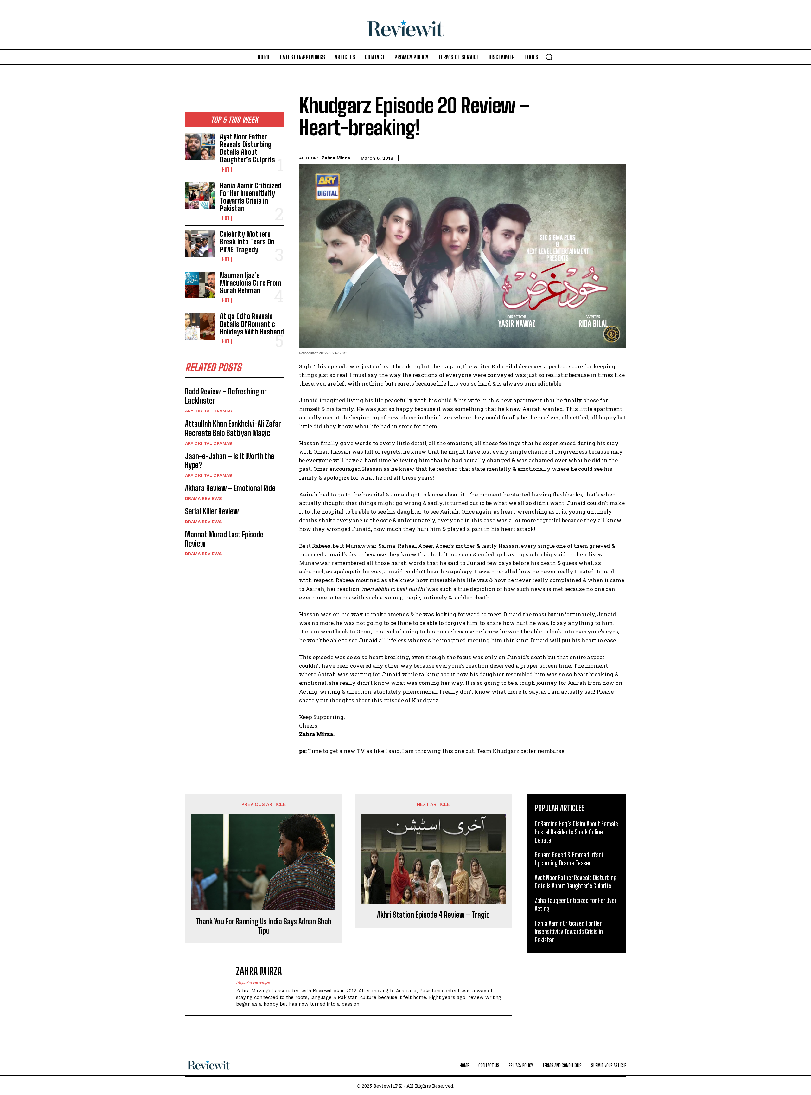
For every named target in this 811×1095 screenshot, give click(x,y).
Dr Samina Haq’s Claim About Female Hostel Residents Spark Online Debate (576, 832)
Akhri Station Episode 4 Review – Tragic (433, 914)
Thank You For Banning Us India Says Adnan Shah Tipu (263, 926)
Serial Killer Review (212, 511)
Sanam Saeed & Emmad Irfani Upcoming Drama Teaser (569, 859)
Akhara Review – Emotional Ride (230, 488)
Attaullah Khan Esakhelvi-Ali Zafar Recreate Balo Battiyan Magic (233, 428)
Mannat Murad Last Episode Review (224, 539)
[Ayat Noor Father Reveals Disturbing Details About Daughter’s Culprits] (200, 146)
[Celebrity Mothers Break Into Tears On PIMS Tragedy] (200, 243)
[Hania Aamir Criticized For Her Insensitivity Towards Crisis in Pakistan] (200, 195)
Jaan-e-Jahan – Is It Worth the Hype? (229, 460)
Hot (226, 169)
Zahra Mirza (335, 158)
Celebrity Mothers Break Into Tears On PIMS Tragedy (247, 242)
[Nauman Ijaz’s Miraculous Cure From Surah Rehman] (200, 285)
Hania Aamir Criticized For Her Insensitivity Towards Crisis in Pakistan (250, 197)
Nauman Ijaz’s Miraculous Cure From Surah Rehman (250, 283)
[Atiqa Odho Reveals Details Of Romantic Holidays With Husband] (200, 326)
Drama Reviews (203, 498)
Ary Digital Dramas (208, 411)
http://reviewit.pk (253, 982)
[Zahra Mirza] (214, 986)
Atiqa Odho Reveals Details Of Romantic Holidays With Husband (252, 324)
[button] (549, 56)
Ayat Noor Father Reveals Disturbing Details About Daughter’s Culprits (247, 148)
